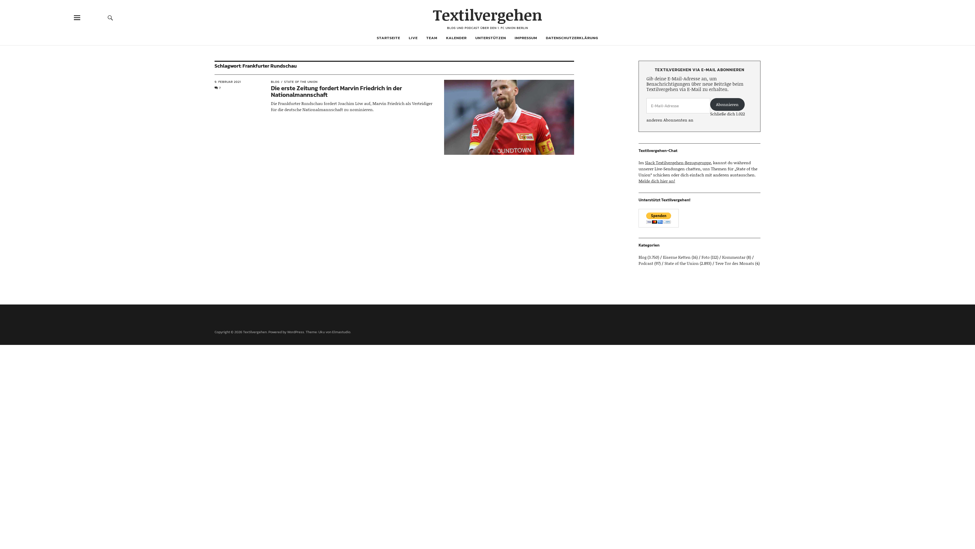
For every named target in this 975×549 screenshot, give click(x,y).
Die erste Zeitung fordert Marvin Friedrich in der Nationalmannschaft (336, 91)
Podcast (646, 263)
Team (431, 38)
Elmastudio (341, 332)
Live (413, 38)
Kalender (456, 38)
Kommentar (733, 257)
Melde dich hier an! (657, 181)
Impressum (526, 38)
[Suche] (110, 17)
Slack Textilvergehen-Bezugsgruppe (678, 162)
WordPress (295, 332)
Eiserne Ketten (677, 257)
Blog (275, 82)
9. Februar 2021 (228, 82)
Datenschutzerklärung (572, 38)
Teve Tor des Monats (734, 263)
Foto (706, 257)
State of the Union (301, 82)
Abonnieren (727, 104)
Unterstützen (490, 38)
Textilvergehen (487, 14)
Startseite (388, 38)
